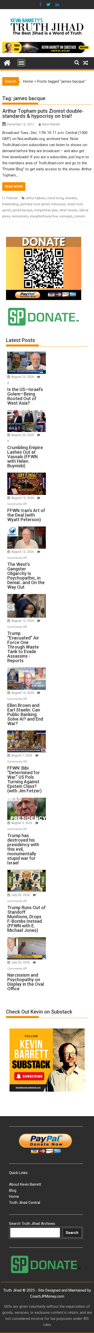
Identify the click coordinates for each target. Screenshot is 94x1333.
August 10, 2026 (23, 693)
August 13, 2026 (23, 498)
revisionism (20, 216)
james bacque (22, 210)
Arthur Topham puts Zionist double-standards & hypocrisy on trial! (42, 113)
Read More (14, 186)
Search (72, 1232)
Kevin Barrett (51, 124)
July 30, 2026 (21, 895)
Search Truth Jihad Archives (32, 1223)
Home (28, 81)
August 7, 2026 (22, 755)
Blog (12, 1190)
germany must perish (35, 204)
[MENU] (21, 62)
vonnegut (65, 216)
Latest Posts (20, 340)
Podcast (12, 198)
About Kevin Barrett (25, 1184)
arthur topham (36, 198)
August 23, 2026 (23, 377)
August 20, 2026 (23, 435)
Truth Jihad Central (24, 1202)
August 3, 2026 (22, 823)
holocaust (58, 204)
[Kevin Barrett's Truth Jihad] (7, 62)
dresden (71, 198)
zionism (79, 216)
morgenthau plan (46, 210)
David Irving (55, 198)
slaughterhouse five (43, 216)
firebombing (10, 204)
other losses (68, 210)
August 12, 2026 (23, 621)
